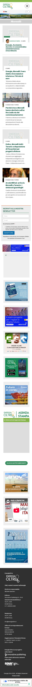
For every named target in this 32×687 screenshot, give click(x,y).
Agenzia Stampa (15, 41)
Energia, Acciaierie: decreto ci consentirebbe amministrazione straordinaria (16, 48)
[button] (27, 6)
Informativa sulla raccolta (10, 685)
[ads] (16, 251)
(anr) (24, 41)
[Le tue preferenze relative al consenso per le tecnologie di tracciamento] (29, 684)
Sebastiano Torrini (13, 104)
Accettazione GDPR (9, 223)
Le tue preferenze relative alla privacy (18, 681)
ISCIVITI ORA (8, 233)
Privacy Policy (16, 675)
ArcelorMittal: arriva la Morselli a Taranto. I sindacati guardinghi (15, 185)
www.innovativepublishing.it (13, 599)
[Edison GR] (16, 18)
